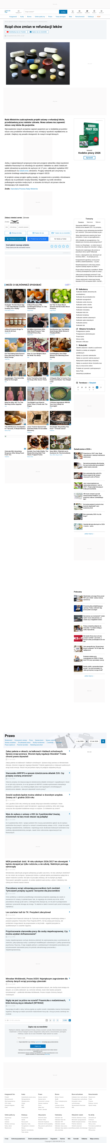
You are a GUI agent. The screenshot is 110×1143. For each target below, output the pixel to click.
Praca (31, 740)
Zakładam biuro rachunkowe (79, 1097)
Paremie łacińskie (22, 745)
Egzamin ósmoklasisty (27, 1130)
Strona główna (9, 21)
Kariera (62, 1139)
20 (89, 387)
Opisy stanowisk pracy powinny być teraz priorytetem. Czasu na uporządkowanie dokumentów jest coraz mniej (88, 236)
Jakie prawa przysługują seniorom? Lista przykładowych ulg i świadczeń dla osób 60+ (89, 275)
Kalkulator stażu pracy (61, 1126)
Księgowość (13, 16)
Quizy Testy (79, 371)
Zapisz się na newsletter (62, 233)
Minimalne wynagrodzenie (79, 1119)
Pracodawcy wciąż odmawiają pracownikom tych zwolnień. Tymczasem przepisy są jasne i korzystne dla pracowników (89, 231)
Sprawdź (89, 158)
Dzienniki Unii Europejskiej (45, 1123)
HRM (22, 1107)
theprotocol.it (92, 1128)
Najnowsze (90, 222)
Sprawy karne (39, 740)
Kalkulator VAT (59, 1121)
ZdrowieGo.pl (92, 1117)
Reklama (84, 1139)
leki (7, 227)
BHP (22, 1105)
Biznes (29, 16)
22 (97, 387)
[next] (70, 1020)
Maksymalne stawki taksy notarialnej (87, 360)
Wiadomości (22, 21)
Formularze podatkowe (95, 1126)
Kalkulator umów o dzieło (84, 304)
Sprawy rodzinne (51, 740)
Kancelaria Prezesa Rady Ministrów (24, 189)
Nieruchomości (80, 16)
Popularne (81, 222)
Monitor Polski (42, 1119)
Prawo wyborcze (10, 745)
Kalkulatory (83, 289)
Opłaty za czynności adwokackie (86, 355)
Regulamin (54, 1139)
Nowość (89, 150)
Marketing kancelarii (36, 745)
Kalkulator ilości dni (82, 312)
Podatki (7, 1097)
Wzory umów (80, 339)
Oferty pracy (92, 1130)
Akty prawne (42, 1115)
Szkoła (23, 1119)
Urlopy (23, 1103)
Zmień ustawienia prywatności (38, 1139)
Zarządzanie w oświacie (27, 1126)
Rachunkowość (9, 1099)
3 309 (65, 1020)
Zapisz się (38, 1046)
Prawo (50, 16)
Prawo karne (80, 336)
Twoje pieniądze (61, 16)
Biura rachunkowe (77, 1094)
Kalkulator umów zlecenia (84, 302)
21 (93, 387)
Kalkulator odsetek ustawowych (85, 317)
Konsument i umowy (21, 740)
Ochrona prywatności (18, 1139)
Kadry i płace (8, 1126)
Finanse (91, 1101)
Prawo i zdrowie (42, 1109)
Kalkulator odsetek (60, 1123)
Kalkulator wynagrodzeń (83, 299)
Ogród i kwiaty (92, 1105)
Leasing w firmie (59, 1105)
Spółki (56, 1099)
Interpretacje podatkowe (83, 373)
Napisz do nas (39, 233)
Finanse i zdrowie (60, 1107)
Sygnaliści (59, 742)
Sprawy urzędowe (10, 742)
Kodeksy (40, 1128)
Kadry (22, 16)
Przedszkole (24, 1117)
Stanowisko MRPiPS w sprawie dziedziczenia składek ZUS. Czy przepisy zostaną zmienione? (88, 226)
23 (101, 387)
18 (82, 387)
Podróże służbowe (77, 1123)
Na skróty (91, 1115)
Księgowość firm (10, 1094)
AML (73, 1107)
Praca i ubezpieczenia (61, 1101)
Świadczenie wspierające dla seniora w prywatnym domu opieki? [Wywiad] (88, 251)
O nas (6, 1139)
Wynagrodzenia (25, 1099)
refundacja (13, 227)
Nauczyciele (24, 1121)
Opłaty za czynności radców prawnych (88, 358)
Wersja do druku (17, 233)
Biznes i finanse (59, 1097)
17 (78, 387)
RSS (69, 1139)
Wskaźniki (83, 345)
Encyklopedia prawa (24, 742)
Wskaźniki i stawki (77, 1115)
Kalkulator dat (80, 325)
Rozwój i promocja (10, 1123)
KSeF (99, 16)
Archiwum (91, 1119)
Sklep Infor (41, 1107)
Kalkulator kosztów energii (84, 307)
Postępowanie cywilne (83, 331)
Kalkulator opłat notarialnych (85, 320)
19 (85, 387)
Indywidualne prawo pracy (28, 1097)
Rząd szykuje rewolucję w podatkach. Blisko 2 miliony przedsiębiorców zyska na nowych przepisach (89, 270)
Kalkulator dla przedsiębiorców (85, 297)
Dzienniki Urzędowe (43, 1121)
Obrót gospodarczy (10, 1101)
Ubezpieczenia (25, 1101)
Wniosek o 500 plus (82, 341)
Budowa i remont (93, 1103)
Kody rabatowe (93, 1121)
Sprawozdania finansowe (78, 1105)
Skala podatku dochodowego (79, 1128)
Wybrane (98, 222)
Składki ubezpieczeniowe (78, 1121)
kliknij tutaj (47, 1054)
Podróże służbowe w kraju (79, 1117)
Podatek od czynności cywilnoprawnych (88, 368)
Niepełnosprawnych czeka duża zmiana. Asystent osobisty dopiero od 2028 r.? (88, 265)
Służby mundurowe (39, 742)
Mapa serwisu (94, 1139)
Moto (70, 16)
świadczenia (23, 171)
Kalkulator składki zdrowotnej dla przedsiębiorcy (86, 293)
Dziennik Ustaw (42, 1117)
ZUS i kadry (8, 1103)
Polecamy (78, 592)
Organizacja (8, 1117)
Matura (23, 1128)
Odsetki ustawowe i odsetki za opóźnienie (89, 347)
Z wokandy (50, 742)
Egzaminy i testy (25, 1123)
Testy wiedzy (24, 1132)
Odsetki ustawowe (77, 1126)
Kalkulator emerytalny (82, 310)
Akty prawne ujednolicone (45, 1126)
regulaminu (38, 1042)
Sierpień (92, 382)
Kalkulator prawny (81, 322)
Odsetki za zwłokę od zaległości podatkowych (86, 352)
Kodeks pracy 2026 (89, 153)
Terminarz (83, 382)
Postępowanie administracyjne (85, 334)
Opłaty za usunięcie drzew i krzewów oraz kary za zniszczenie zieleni (89, 364)
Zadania (7, 1121)
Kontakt (76, 1139)
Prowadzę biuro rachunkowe (79, 1099)
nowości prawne (23, 227)
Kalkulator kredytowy (82, 315)
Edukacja (91, 16)
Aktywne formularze (87, 329)
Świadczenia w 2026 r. (83, 449)
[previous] (47, 1020)
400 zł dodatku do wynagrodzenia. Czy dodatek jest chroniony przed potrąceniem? (89, 241)
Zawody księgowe (9, 1105)
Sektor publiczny (40, 16)
